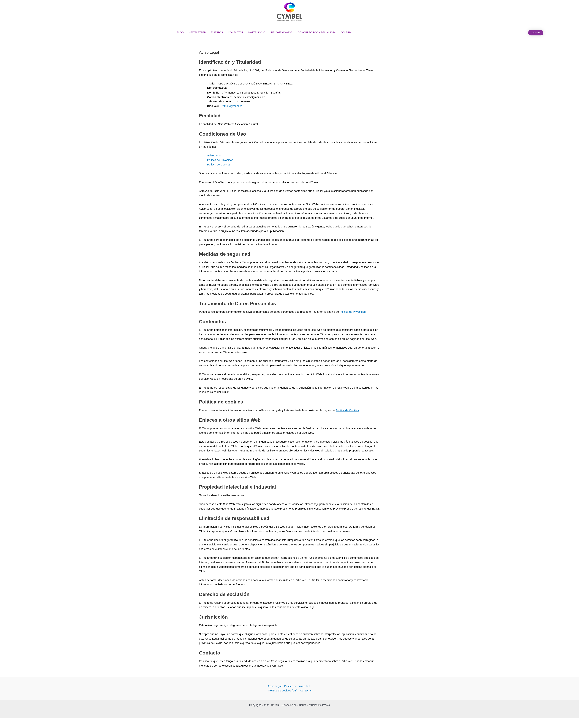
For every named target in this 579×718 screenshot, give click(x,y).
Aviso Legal (214, 155)
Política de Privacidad (220, 160)
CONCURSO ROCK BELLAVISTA (317, 32)
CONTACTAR (235, 32)
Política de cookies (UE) (282, 690)
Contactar (306, 690)
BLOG (180, 32)
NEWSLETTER (197, 32)
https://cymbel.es (232, 106)
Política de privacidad (297, 686)
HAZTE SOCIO (256, 32)
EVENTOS (217, 32)
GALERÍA (346, 32)
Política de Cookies (218, 164)
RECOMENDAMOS (282, 32)
